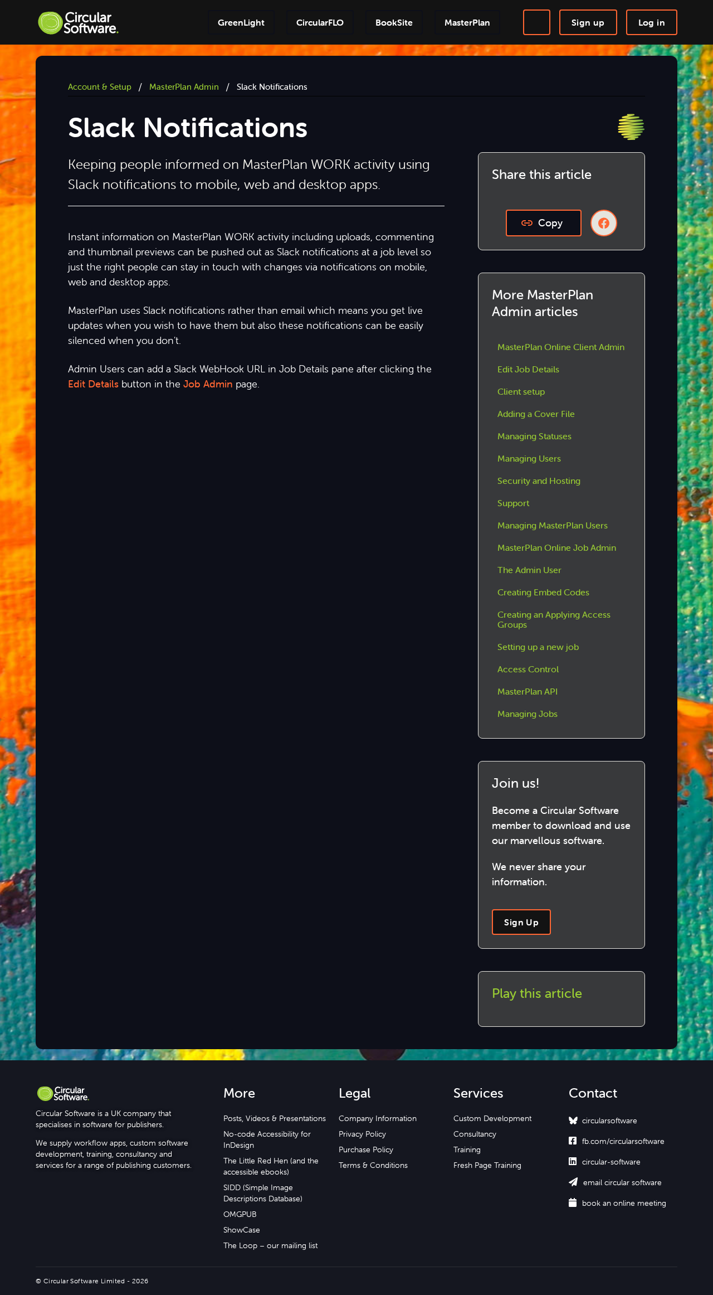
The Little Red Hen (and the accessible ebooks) (271, 1166)
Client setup (521, 391)
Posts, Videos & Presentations (274, 1118)
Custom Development (492, 1118)
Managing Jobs (527, 713)
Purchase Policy (366, 1149)
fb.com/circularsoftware (617, 1141)
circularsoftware (609, 1120)
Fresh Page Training (487, 1165)
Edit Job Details (528, 369)
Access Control (528, 669)
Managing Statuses (534, 436)
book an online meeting (617, 1203)
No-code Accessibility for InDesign (267, 1139)
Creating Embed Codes (543, 592)
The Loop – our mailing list (270, 1245)
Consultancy (474, 1134)
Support (513, 502)
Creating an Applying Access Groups (554, 619)
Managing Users (529, 458)
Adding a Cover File (536, 413)
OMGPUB (240, 1214)
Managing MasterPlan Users (552, 525)
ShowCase (241, 1230)
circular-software (605, 1162)
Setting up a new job (538, 646)
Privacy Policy (362, 1134)
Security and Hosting (538, 480)
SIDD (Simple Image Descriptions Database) (262, 1193)
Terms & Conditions (373, 1165)
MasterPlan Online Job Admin (556, 547)
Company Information (378, 1118)
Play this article (537, 993)
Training (467, 1149)
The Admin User (529, 569)
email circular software (615, 1182)
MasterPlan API (527, 691)
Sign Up (521, 922)
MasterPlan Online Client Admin (560, 346)
